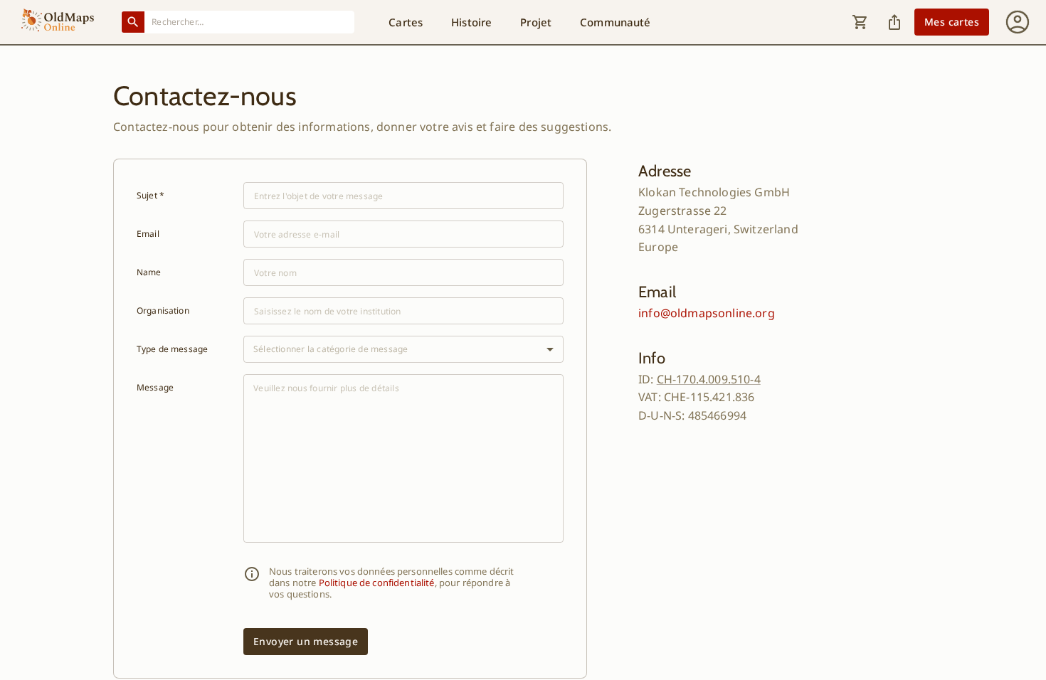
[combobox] (250, 22)
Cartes (406, 22)
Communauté (615, 22)
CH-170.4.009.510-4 (709, 379)
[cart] (860, 22)
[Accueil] (57, 22)
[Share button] (894, 22)
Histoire (471, 22)
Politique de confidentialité (377, 582)
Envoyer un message (305, 641)
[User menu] (1017, 22)
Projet (535, 22)
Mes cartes (951, 21)
